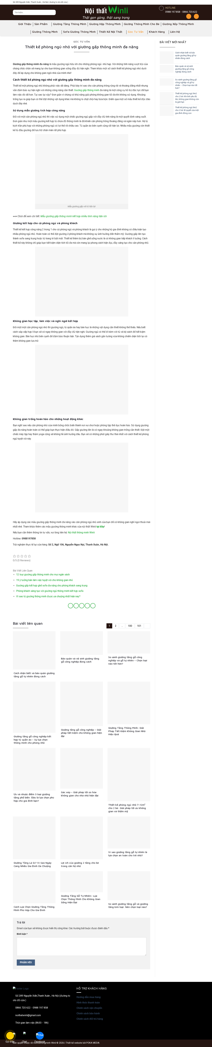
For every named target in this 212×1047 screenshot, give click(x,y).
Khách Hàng (157, 31)
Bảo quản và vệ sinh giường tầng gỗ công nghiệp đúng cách (184, 69)
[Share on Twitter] (76, 605)
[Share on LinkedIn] (92, 605)
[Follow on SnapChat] (187, 2)
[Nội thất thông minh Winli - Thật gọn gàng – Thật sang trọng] (106, 12)
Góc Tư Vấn (136, 31)
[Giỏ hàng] (196, 16)
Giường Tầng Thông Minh (69, 24)
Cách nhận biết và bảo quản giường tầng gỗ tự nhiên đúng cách (185, 55)
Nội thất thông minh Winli (81, 532)
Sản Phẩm (41, 24)
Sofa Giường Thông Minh (79, 31)
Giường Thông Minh (45, 31)
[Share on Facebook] (70, 605)
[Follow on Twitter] (192, 2)
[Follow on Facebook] (178, 2)
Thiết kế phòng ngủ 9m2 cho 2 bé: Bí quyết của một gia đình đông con (187, 110)
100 (130, 625)
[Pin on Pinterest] (87, 605)
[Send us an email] (196, 2)
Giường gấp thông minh (86, 90)
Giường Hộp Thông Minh (105, 24)
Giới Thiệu (24, 24)
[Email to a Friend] (81, 605)
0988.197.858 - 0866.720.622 (181, 11)
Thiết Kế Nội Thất (110, 31)
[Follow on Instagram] (183, 2)
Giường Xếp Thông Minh (178, 24)
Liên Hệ (175, 31)
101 (139, 625)
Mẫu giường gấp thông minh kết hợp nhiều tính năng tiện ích (74, 216)
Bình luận (22, 934)
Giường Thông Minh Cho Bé (142, 24)
